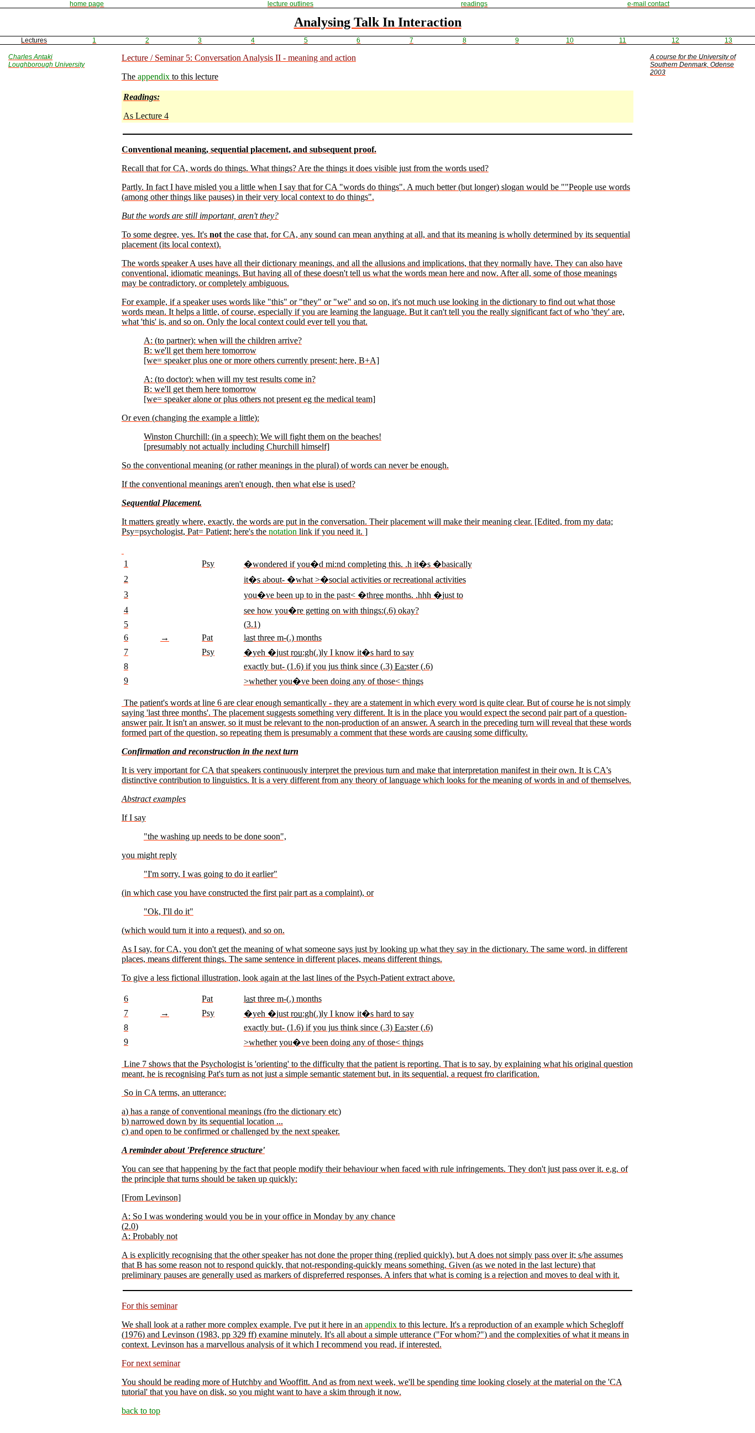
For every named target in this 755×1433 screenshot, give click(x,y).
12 (675, 40)
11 (622, 40)
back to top (141, 1410)
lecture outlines (290, 4)
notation (283, 531)
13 (728, 40)
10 (570, 40)
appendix (154, 76)
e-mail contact (648, 4)
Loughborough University (46, 64)
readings (474, 4)
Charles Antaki (30, 57)
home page (87, 4)
